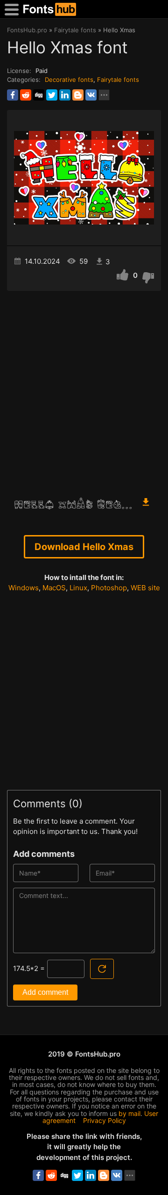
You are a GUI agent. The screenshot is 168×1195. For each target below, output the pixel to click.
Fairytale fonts (118, 79)
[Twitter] (51, 95)
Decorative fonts (69, 79)
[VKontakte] (91, 95)
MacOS (54, 587)
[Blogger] (78, 95)
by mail (129, 1113)
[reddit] (25, 95)
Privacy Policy (104, 1120)
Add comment (45, 992)
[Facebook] (12, 95)
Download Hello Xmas (84, 546)
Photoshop (109, 587)
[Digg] (38, 95)
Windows (23, 587)
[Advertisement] (84, 389)
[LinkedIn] (64, 95)
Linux (78, 587)
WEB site (145, 587)
